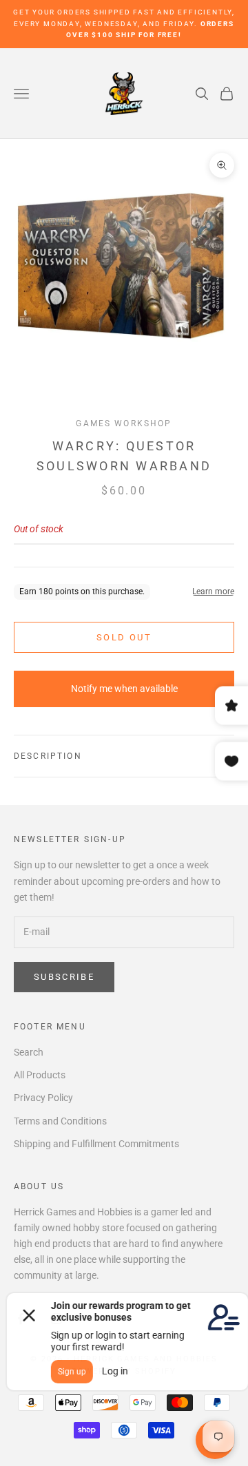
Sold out (124, 637)
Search (28, 1052)
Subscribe (64, 977)
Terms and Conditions (60, 1121)
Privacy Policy (43, 1097)
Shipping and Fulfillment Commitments (96, 1143)
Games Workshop (124, 423)
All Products (39, 1074)
